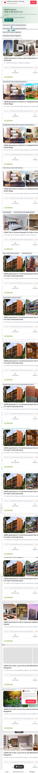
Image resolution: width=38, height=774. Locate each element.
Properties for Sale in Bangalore (13, 557)
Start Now (9, 20)
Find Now (19, 732)
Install (33, 2)
